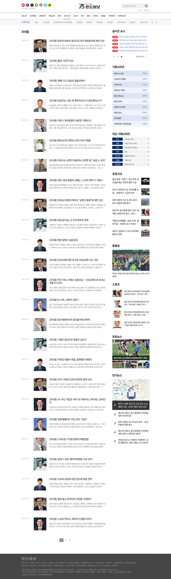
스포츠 (75, 15)
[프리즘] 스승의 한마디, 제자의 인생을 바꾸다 (70, 518)
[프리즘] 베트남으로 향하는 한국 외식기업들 (70, 140)
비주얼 (95, 15)
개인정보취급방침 (73, 563)
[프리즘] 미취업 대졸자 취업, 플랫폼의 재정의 (70, 359)
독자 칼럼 (46, 22)
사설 (36, 22)
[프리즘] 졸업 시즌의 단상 (61, 60)
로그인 (139, 10)
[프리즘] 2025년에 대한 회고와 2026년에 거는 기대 (73, 259)
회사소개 (24, 563)
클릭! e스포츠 (119, 73)
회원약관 (62, 563)
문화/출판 (117, 118)
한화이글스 (118, 112)
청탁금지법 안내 (92, 565)
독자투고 (109, 563)
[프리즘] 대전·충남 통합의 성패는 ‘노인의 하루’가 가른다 (76, 180)
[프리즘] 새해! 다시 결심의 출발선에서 (67, 80)
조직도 (44, 563)
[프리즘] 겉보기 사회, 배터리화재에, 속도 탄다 (70, 459)
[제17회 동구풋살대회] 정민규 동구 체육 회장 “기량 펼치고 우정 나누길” (136, 313)
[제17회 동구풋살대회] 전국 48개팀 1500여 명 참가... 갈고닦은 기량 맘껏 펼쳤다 (125, 212)
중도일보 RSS (118, 563)
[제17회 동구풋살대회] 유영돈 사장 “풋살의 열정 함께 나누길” (136, 323)
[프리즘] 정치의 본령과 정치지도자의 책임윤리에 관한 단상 (76, 40)
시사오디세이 (121, 22)
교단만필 (110, 22)
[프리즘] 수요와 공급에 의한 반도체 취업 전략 (70, 479)
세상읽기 (89, 22)
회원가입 (146, 10)
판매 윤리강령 (80, 565)
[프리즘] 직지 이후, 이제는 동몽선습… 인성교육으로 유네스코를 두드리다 (77, 281)
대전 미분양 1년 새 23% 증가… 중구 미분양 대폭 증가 (125, 201)
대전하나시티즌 (119, 107)
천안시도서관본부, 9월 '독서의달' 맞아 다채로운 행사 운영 (134, 37)
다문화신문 (121, 15)
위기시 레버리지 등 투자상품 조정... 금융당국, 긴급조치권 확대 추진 (125, 191)
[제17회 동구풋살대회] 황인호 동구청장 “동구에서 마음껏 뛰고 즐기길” (136, 302)
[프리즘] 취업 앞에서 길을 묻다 (63, 240)
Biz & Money (118, 95)
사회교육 (51, 15)
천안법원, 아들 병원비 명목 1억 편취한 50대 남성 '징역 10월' (134, 44)
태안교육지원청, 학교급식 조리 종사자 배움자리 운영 (134, 47)
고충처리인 (25, 565)
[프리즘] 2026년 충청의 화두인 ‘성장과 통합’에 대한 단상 (76, 200)
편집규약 (33, 565)
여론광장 (99, 22)
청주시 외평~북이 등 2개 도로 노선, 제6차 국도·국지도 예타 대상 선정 (133, 405)
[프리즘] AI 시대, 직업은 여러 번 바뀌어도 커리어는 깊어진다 (77, 401)
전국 (82, 15)
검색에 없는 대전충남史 (122, 123)
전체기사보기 (140, 56)
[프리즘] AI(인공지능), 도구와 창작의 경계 (68, 220)
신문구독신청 (100, 563)
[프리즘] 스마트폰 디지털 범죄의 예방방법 (69, 439)
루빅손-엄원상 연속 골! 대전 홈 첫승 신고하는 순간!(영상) (130, 275)
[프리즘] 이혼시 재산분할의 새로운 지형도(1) (70, 120)
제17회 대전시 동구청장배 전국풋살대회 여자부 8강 (133, 414)
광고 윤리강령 (69, 565)
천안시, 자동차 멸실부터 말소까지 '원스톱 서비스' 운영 (134, 40)
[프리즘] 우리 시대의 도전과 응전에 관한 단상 (70, 379)
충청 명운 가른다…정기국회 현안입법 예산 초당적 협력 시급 (125, 180)
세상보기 (133, 22)
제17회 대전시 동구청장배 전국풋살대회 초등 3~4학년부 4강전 (133, 432)
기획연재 (111, 15)
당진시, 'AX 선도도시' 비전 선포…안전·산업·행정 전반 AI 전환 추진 (134, 51)
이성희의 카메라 (120, 79)
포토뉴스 (117, 337)
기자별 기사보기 (34, 563)
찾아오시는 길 (52, 563)
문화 (59, 15)
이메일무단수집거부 (87, 563)
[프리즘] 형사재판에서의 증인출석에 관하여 (69, 319)
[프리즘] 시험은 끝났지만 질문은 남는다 (67, 339)
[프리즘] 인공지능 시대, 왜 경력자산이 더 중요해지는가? (75, 100)
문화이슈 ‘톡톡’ (119, 90)
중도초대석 (118, 101)
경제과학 (42, 15)
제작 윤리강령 (58, 565)
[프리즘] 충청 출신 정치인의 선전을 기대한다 (70, 498)
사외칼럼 (79, 22)
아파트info (118, 84)
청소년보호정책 (105, 565)
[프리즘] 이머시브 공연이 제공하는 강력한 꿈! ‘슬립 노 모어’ (77, 160)
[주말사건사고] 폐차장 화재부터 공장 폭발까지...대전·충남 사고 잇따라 (133, 441)
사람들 (103, 15)
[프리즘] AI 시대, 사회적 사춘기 (64, 299)
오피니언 (67, 15)
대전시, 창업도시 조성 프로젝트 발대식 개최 (125, 232)
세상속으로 (144, 22)
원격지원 (115, 565)
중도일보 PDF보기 (130, 563)
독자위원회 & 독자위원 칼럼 (62, 22)
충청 (88, 15)
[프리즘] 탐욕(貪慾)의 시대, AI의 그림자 (68, 419)
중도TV (24, 15)
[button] (152, 23)
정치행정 (33, 15)
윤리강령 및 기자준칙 (45, 565)
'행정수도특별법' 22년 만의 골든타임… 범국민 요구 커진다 (125, 222)
